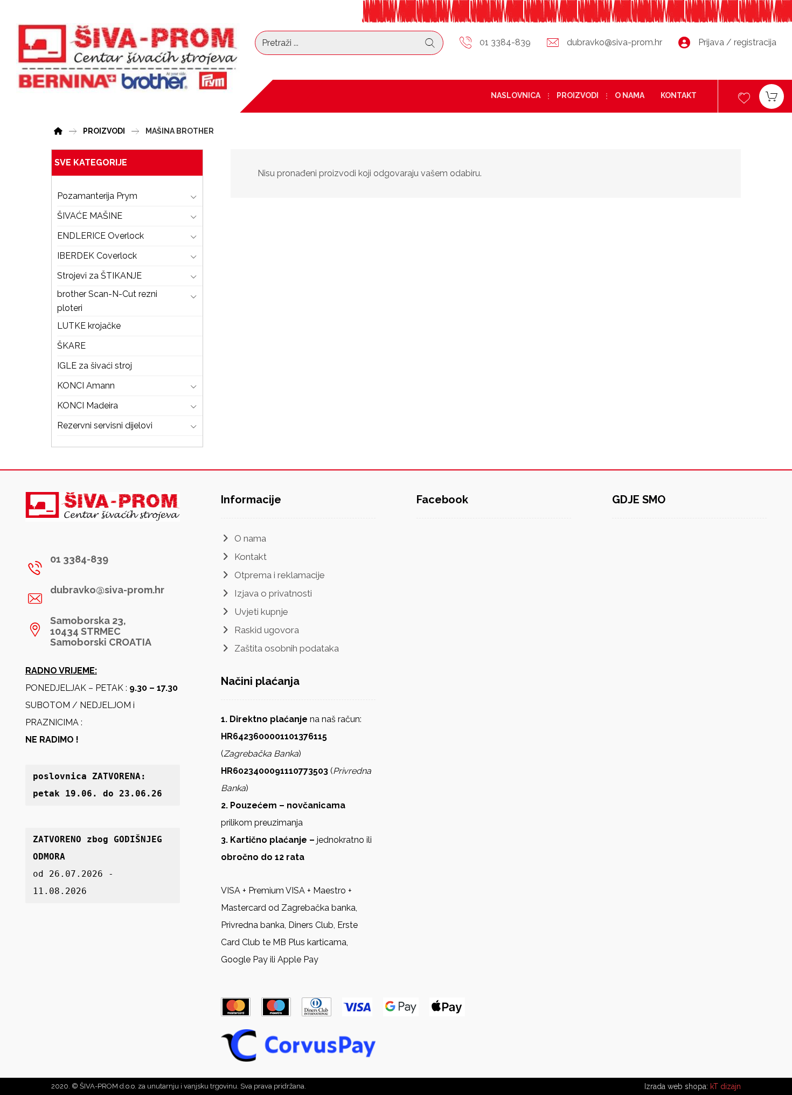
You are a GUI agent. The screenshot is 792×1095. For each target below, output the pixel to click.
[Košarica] (771, 96)
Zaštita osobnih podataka (286, 648)
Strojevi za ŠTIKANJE (99, 276)
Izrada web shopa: (676, 1086)
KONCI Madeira (87, 405)
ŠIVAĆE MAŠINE (89, 216)
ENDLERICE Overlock (100, 236)
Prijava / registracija (737, 42)
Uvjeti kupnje (261, 611)
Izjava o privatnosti (273, 593)
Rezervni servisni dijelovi (104, 425)
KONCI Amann (86, 385)
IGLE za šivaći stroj (94, 366)
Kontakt (250, 556)
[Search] (430, 43)
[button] (98, 568)
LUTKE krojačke (89, 326)
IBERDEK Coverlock (97, 256)
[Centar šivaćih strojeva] (128, 58)
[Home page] (58, 129)
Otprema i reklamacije (279, 575)
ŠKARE (71, 346)
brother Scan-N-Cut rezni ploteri (107, 301)
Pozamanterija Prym (97, 196)
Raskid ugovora (266, 630)
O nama (250, 538)
